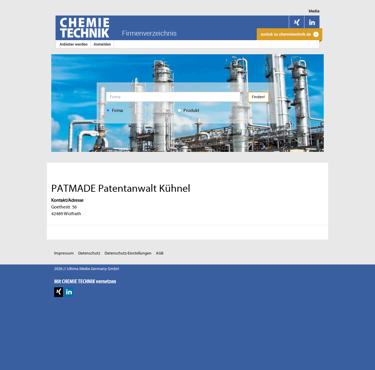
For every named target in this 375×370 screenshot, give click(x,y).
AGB (159, 253)
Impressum (64, 253)
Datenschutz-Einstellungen (128, 253)
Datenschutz (89, 253)
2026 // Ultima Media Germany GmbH (86, 268)
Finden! (258, 96)
